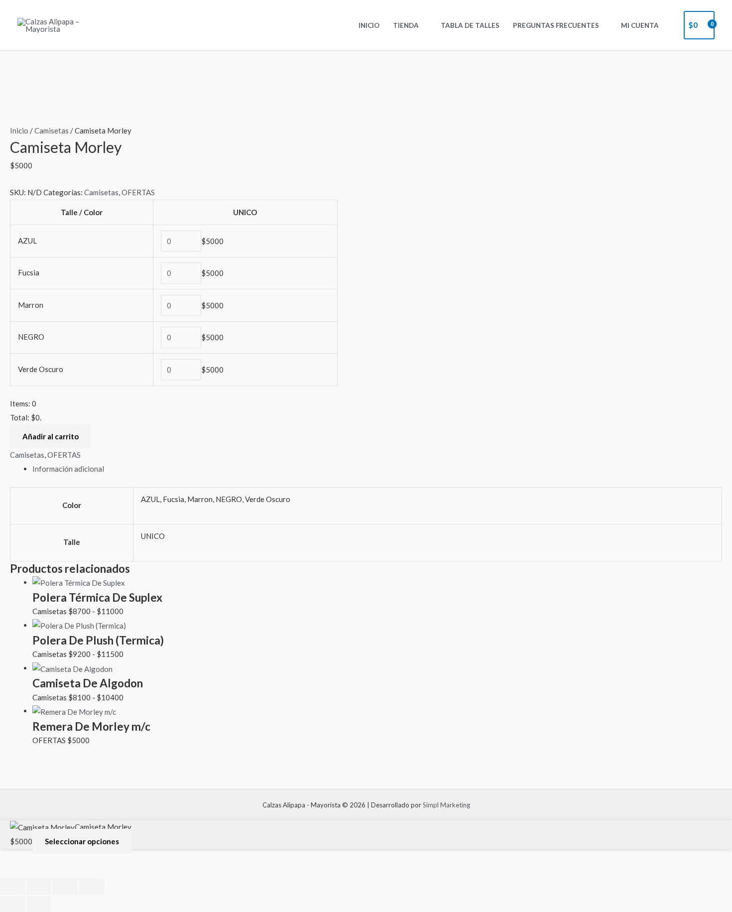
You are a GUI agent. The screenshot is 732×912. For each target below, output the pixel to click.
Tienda (406, 25)
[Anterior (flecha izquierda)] (12, 904)
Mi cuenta (640, 25)
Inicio (369, 25)
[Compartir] (65, 887)
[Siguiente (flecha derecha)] (38, 904)
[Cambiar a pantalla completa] (38, 887)
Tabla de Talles (470, 25)
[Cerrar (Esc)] (91, 887)
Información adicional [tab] (68, 468)
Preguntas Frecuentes (556, 25)
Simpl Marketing (446, 805)
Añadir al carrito (50, 436)
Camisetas (51, 130)
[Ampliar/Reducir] (12, 887)
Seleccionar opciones (82, 841)
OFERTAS (138, 192)
